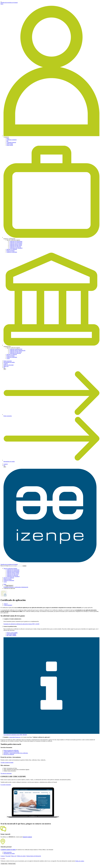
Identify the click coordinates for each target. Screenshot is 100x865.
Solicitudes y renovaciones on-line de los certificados (16, 753)
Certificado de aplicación (15, 246)
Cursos (8, 358)
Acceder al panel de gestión (7, 762)
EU (4, 367)
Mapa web (6, 366)
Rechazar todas (12, 863)
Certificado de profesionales (15, 242)
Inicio (2, 3)
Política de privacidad (8, 365)
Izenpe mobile (9, 145)
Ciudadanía (6, 587)
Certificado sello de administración (17, 350)
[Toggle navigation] (1, 1)
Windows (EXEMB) (12, 632)
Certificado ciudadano (11, 139)
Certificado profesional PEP (15, 349)
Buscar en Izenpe (5, 565)
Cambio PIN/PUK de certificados (11, 751)
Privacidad (8, 856)
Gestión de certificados (11, 252)
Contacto (6, 363)
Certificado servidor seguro (15, 245)
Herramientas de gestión (9, 362)
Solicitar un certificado (11, 249)
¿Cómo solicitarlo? (8, 605)
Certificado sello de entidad (15, 244)
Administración (24, 587)
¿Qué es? (6, 603)
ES (4, 369)
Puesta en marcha (10, 250)
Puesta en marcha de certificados (11, 750)
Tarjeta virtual (9, 143)
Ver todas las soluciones (6, 773)
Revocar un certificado (9, 754)
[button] (10, 568)
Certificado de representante (15, 241)
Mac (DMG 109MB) (11, 635)
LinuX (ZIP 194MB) (11, 634)
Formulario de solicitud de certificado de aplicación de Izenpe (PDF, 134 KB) (21, 624)
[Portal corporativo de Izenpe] (50, 562)
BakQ (7, 138)
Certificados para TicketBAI (15, 248)
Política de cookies (21, 856)
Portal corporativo (8, 361)
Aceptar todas (4, 863)
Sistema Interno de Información (33, 856)
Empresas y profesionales (15, 587)
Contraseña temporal (11, 142)
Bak (7, 141)
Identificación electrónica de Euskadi (9, 2)
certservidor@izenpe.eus (14, 737)
